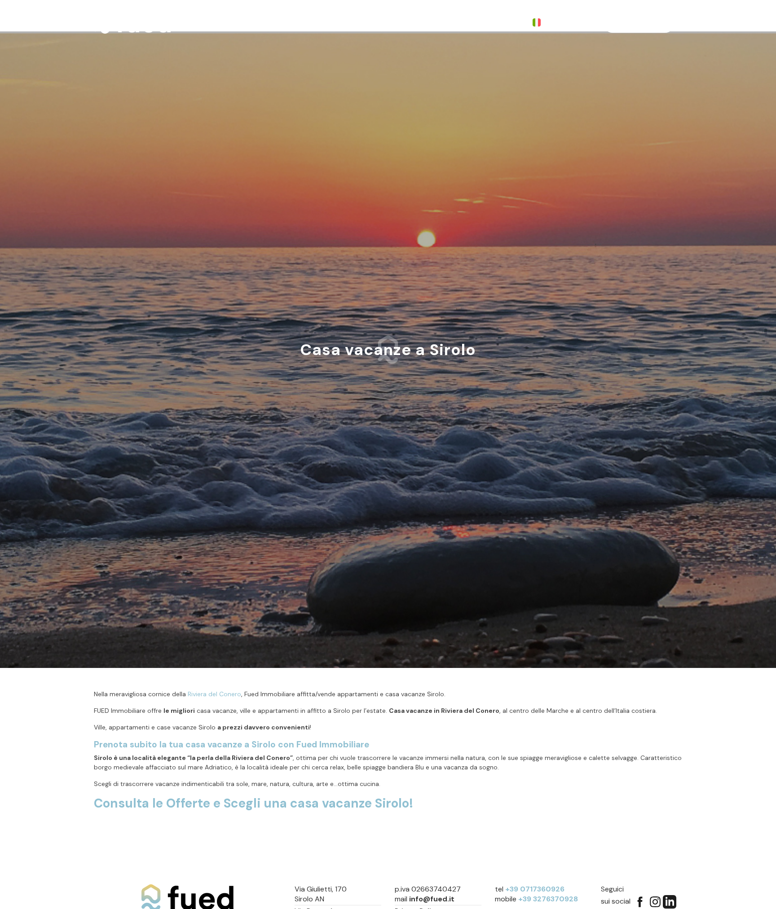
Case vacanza (329, 22)
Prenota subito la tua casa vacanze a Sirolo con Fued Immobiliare (231, 744)
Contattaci (478, 22)
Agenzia (278, 22)
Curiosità (431, 22)
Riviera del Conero (214, 694)
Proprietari (384, 22)
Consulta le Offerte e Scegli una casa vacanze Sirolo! (253, 803)
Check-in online (639, 22)
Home (241, 22)
